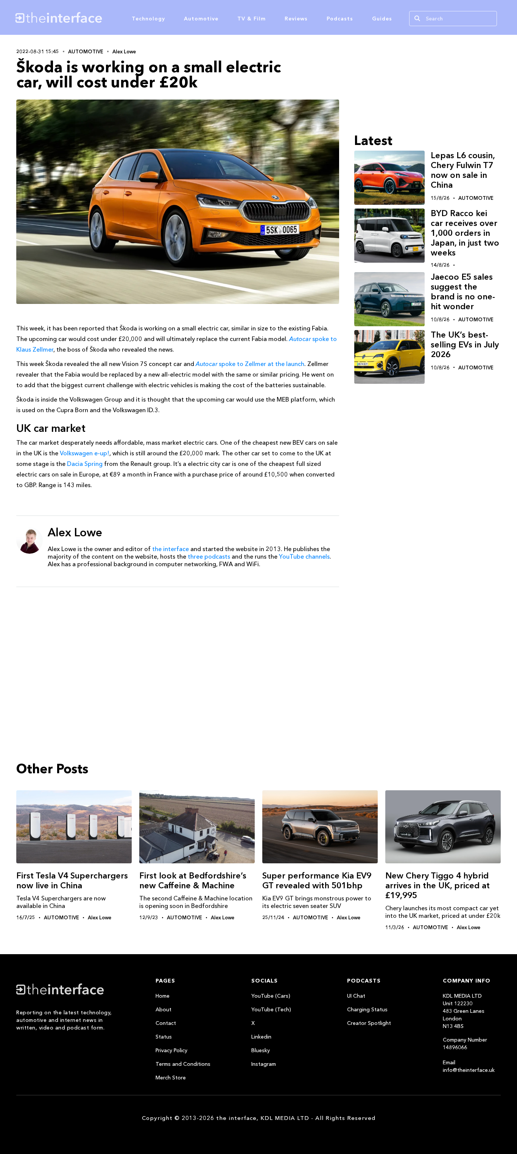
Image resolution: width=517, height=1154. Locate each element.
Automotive (201, 18)
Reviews (296, 18)
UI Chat (356, 995)
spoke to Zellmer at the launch (250, 364)
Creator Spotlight (369, 1023)
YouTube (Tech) (271, 1009)
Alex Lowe (124, 51)
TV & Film (251, 18)
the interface (170, 549)
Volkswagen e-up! (84, 453)
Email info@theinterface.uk (469, 1066)
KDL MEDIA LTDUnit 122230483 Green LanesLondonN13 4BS (463, 1010)
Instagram (263, 1064)
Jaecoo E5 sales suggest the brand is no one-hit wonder (463, 291)
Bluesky (260, 1050)
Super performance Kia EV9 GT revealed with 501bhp (316, 881)
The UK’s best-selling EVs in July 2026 (465, 345)
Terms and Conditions (183, 1064)
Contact (166, 1023)
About (163, 1009)
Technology (148, 18)
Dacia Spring (85, 463)
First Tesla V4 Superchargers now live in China (72, 881)
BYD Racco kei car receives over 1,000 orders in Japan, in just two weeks (465, 233)
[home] (95, 17)
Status (164, 1036)
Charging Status (367, 1009)
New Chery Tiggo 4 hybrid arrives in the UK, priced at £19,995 (437, 885)
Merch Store (171, 1077)
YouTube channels (304, 556)
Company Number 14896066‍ (465, 1043)
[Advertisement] (177, 651)
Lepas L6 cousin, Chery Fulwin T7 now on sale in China (463, 170)
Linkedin (261, 1036)
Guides (382, 18)
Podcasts (340, 18)
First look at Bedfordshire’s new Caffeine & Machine (192, 881)
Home (163, 995)
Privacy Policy (171, 1050)
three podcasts (209, 556)
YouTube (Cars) (270, 995)
